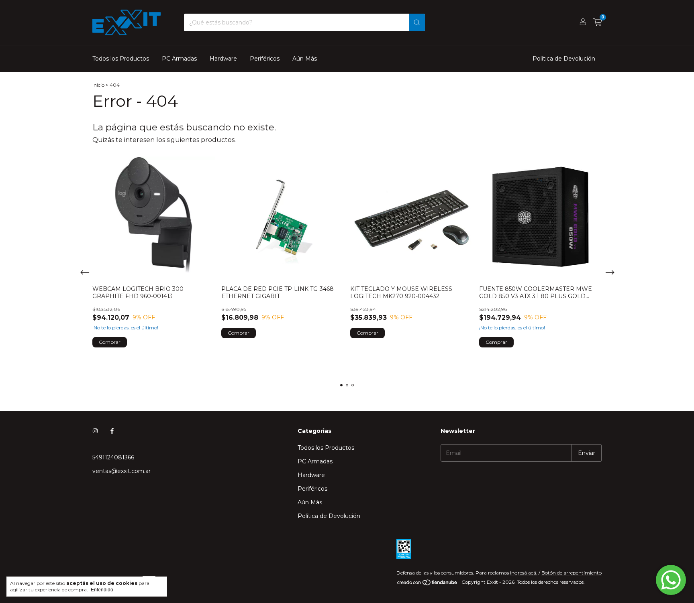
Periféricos (265, 58)
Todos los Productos (120, 58)
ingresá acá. (523, 573)
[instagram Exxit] (95, 430)
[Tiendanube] (427, 584)
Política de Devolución (564, 58)
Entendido (102, 590)
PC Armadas (179, 58)
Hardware (223, 58)
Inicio (98, 85)
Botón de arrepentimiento (571, 573)
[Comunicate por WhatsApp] (671, 580)
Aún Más (304, 58)
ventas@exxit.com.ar (121, 471)
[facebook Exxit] (112, 430)
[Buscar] (417, 22)
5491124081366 (113, 457)
